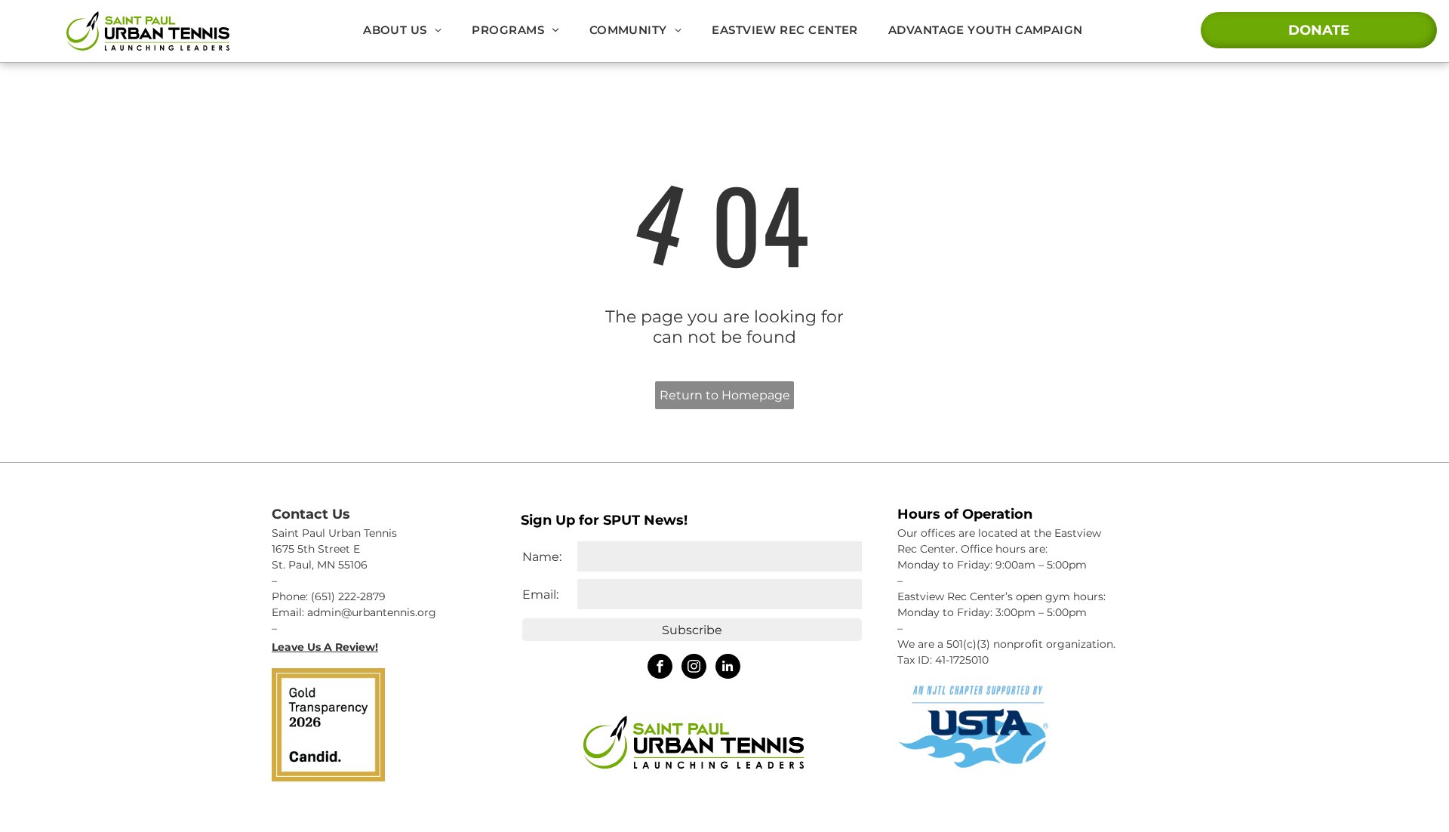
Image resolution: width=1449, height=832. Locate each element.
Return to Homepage (725, 395)
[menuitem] (402, 30)
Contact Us (311, 514)
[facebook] (660, 668)
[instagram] (693, 668)
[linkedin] (727, 668)
